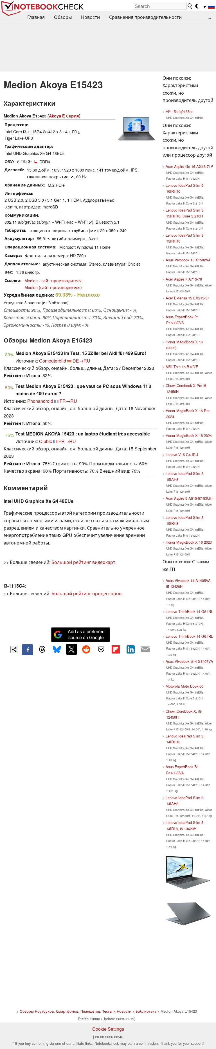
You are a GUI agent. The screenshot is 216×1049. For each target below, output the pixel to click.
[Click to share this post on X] (71, 649)
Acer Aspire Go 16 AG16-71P (189, 166)
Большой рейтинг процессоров (86, 593)
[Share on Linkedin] (130, 649)
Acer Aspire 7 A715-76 (184, 279)
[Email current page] (145, 649)
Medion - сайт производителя (53, 280)
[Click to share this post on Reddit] (86, 649)
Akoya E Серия (64, 116)
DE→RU (81, 360)
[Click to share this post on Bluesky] (56, 649)
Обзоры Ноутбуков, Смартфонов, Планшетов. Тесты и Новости (75, 1011)
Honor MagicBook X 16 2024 (189, 435)
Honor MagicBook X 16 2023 (189, 542)
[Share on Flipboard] (115, 649)
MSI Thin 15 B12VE (182, 366)
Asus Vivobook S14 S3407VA (189, 661)
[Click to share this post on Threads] (42, 649)
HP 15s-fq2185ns (179, 111)
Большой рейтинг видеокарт (83, 562)
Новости (90, 17)
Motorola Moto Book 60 (184, 686)
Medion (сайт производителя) (53, 287)
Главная (36, 17)
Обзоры (63, 17)
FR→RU (68, 401)
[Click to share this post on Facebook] (27, 649)
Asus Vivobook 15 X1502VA (188, 260)
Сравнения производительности (145, 17)
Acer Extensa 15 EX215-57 (187, 298)
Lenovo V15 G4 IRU (182, 454)
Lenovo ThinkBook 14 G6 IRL (189, 636)
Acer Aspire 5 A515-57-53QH (189, 498)
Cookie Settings (108, 1029)
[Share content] (14, 650)
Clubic (45, 441)
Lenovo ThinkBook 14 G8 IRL (189, 611)
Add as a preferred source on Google (86, 634)
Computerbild (52, 360)
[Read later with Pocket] (101, 649)
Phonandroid (40, 401)
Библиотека (146, 1011)
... (209, 17)
